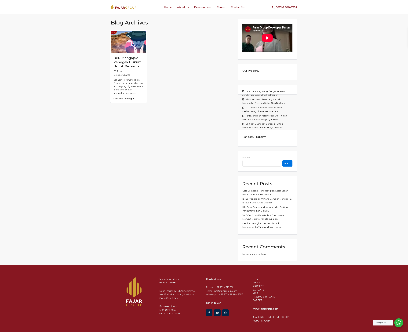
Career (221, 7)
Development (202, 7)
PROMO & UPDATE (264, 296)
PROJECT (258, 286)
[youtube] (217, 312)
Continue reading (122, 98)
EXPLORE (258, 289)
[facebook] (209, 312)
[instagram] (225, 312)
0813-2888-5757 (286, 7)
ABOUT (257, 282)
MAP (255, 293)
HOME (256, 279)
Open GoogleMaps (169, 298)
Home (168, 7)
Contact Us (237, 7)
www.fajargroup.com (265, 308)
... (135, 93)
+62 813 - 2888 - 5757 (231, 294)
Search (246, 157)
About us (183, 7)
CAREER (257, 300)
